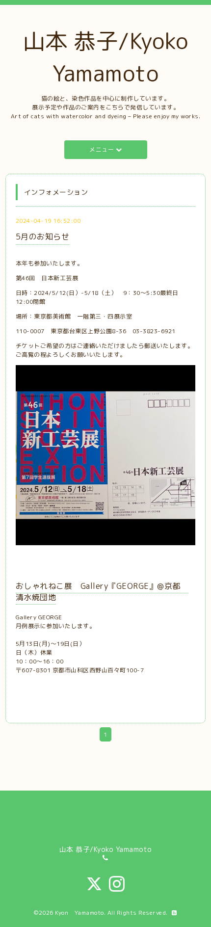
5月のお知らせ (43, 236)
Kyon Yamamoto (79, 912)
